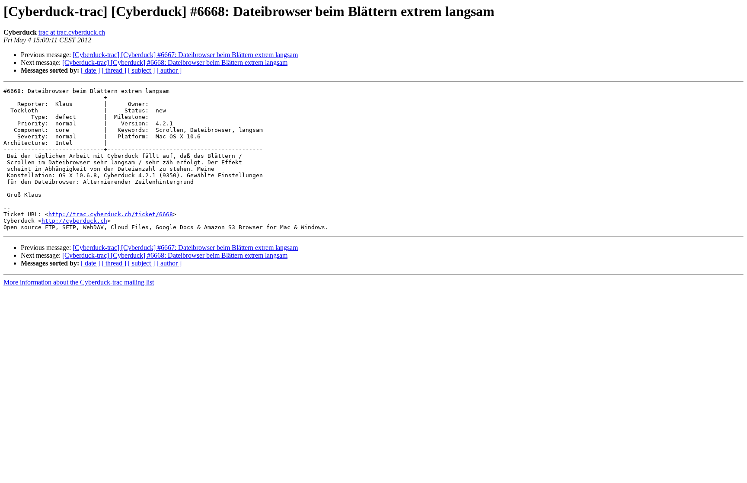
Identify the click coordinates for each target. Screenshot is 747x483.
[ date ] (90, 70)
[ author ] (169, 70)
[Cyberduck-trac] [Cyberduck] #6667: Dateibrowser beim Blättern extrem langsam (185, 54)
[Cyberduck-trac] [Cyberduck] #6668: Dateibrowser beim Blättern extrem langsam (174, 62)
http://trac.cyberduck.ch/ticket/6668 (110, 214)
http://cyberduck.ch (74, 221)
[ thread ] (114, 70)
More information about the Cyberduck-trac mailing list (78, 282)
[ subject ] (141, 70)
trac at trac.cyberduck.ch (71, 32)
